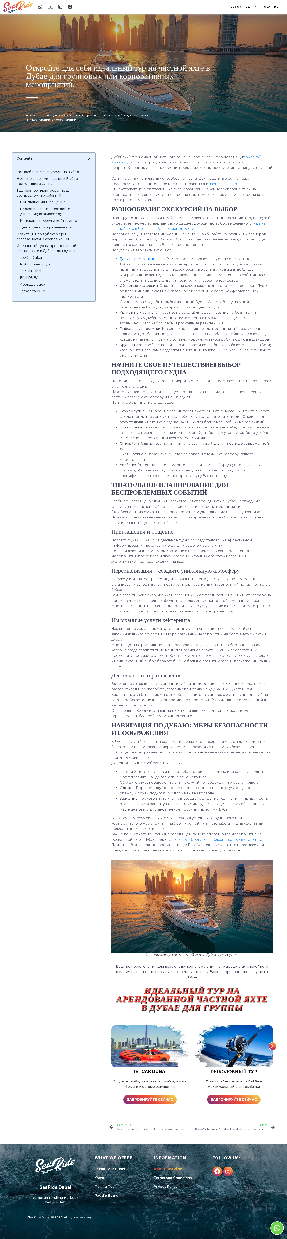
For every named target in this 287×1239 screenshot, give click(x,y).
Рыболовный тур (35, 264)
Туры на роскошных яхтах (142, 259)
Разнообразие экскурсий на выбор (48, 172)
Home (30, 115)
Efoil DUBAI (29, 278)
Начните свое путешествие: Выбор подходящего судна (47, 181)
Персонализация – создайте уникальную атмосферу (45, 211)
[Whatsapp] (40, 7)
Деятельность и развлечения (46, 227)
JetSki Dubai (30, 271)
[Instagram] (60, 7)
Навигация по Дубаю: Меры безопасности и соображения (43, 236)
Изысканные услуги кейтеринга (48, 221)
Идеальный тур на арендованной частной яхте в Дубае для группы (46, 248)
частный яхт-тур (223, 184)
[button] (89, 159)
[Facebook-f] (217, 1171)
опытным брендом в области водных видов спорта (220, 840)
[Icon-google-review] (50, 7)
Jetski (237, 7)
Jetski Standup (32, 291)
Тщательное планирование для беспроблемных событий (45, 192)
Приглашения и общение (43, 202)
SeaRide (271, 7)
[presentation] (273, 1046)
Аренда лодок (32, 284)
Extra (251, 7)
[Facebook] (70, 7)
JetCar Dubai (31, 258)
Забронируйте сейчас (150, 1100)
